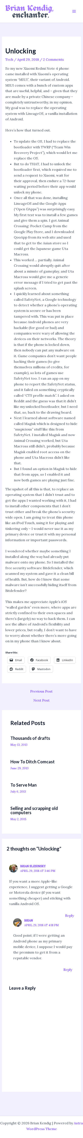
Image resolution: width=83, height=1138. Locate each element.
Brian (28, 920)
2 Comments (53, 59)
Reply (69, 915)
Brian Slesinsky (33, 866)
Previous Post (41, 691)
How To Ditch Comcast (32, 761)
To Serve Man (23, 784)
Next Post (41, 700)
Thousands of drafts (30, 738)
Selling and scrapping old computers (34, 810)
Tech (9, 59)
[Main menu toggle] (74, 11)
